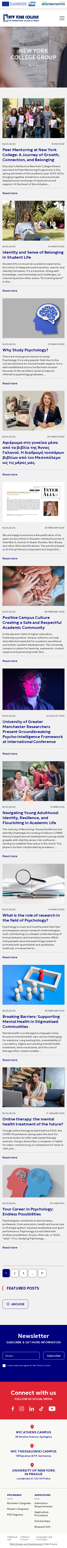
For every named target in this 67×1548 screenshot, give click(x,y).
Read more (10, 193)
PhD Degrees (15, 1514)
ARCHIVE (17, 1304)
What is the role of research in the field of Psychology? (31, 918)
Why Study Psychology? (25, 350)
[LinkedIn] (31, 1409)
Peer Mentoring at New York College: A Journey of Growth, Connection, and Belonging (31, 154)
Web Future (33, 1544)
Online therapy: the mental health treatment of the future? (33, 1121)
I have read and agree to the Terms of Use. (29, 1365)
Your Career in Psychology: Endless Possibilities (28, 1212)
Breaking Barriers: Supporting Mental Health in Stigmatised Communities (31, 1021)
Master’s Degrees (17, 1508)
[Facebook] (13, 1409)
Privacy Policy (25, 1538)
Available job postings (44, 1538)
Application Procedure (41, 1513)
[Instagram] (21, 1409)
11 (42, 1273)
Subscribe (54, 1355)
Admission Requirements (43, 1505)
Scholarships (42, 1521)
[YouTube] (52, 1409)
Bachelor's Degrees (19, 1503)
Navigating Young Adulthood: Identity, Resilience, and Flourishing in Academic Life (31, 817)
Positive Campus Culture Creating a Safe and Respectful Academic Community (32, 622)
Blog (6, 144)
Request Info (42, 1526)
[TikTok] (41, 1409)
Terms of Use (12, 1538)
